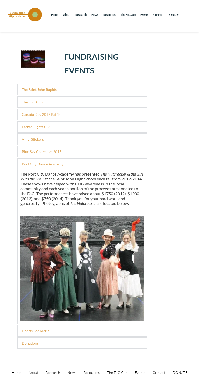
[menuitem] (54, 14)
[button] (82, 89)
